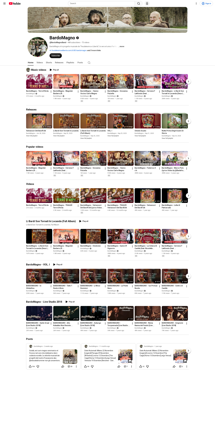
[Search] (139, 3)
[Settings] (196, 3)
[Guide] (4, 3)
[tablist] (107, 63)
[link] (53, 357)
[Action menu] (76, 366)
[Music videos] (28, 70)
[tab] (31, 63)
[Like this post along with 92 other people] (141, 366)
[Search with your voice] (147, 3)
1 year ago (158, 346)
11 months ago (104, 346)
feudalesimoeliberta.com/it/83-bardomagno (69, 50)
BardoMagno (30, 93)
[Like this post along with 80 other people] (85, 366)
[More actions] (51, 91)
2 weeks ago (48, 346)
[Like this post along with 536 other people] (30, 366)
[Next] (188, 81)
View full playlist (31, 136)
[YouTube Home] (14, 3)
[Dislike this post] (38, 366)
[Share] (62, 366)
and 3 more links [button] (94, 50)
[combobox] (102, 3)
